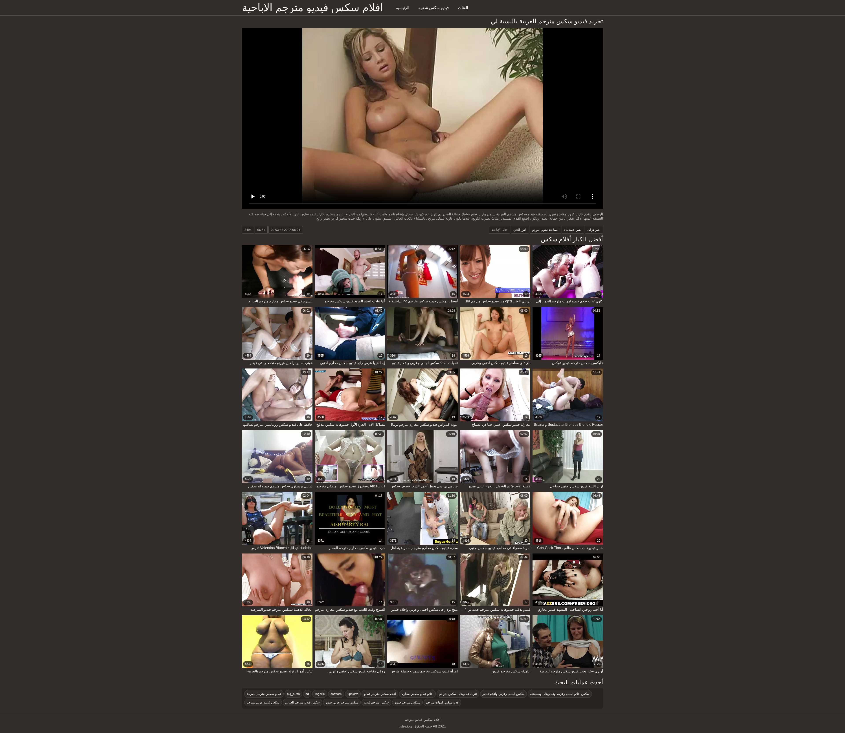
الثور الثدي (520, 229)
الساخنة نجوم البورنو (545, 229)
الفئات (463, 8)
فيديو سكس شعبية (433, 8)
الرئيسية (402, 8)
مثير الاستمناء (573, 229)
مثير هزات (594, 229)
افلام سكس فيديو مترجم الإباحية (312, 7)
